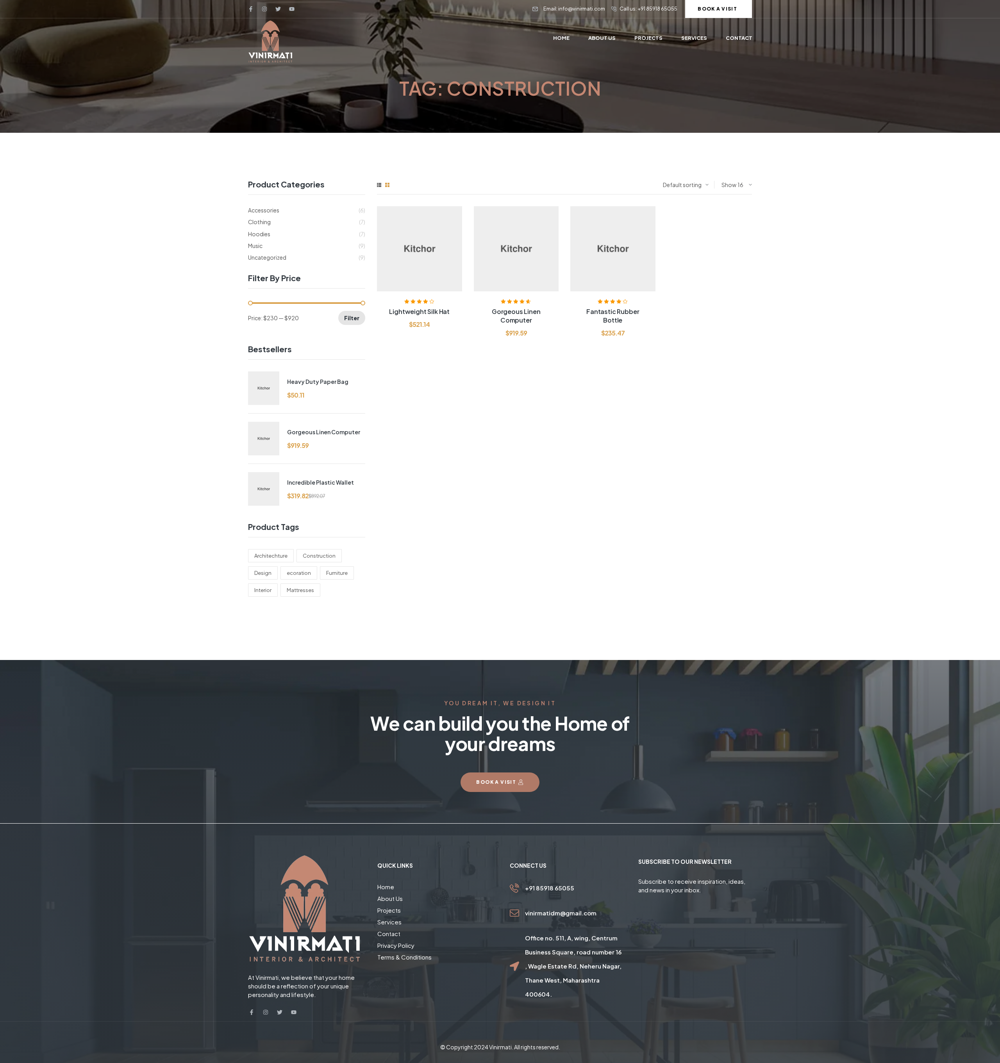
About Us (390, 898)
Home (385, 886)
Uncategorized (267, 257)
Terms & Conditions (404, 957)
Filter (351, 317)
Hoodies (259, 233)
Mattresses (300, 590)
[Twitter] (278, 9)
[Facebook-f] (251, 9)
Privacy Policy (395, 945)
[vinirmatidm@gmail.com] (514, 913)
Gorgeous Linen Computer (516, 315)
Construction (319, 556)
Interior (262, 590)
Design (262, 573)
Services (389, 922)
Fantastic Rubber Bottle (612, 315)
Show (728, 184)
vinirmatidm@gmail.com (560, 913)
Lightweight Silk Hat (419, 311)
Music (255, 245)
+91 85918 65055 (549, 888)
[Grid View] (387, 185)
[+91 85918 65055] (514, 888)
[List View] (379, 185)
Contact (388, 933)
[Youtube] (292, 9)
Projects (389, 910)
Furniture (337, 573)
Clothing (259, 221)
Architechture (271, 556)
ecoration (299, 573)
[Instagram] (264, 9)
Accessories (263, 210)
